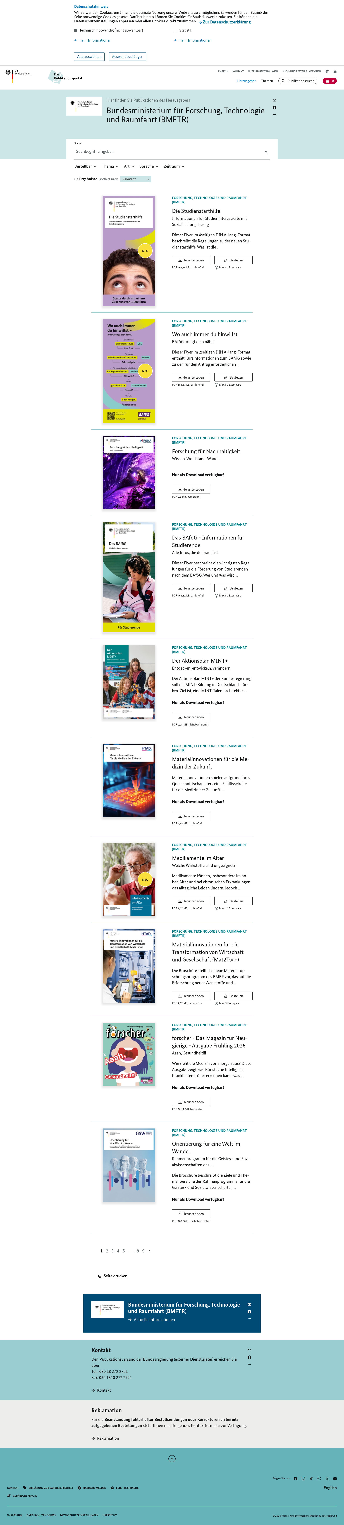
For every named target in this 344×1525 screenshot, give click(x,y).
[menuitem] (85, 166)
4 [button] (118, 1251)
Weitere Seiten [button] (130, 1250)
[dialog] (172, 33)
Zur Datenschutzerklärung (227, 22)
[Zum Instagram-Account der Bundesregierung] (303, 1478)
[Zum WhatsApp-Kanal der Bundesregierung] (319, 1478)
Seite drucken (115, 1275)
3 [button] (112, 1251)
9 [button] (143, 1251)
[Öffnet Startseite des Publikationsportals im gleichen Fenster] (18, 77)
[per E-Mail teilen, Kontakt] (249, 1350)
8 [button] (138, 1251)
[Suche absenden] (267, 152)
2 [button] (107, 1251)
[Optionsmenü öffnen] (274, 114)
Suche (77, 143)
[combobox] (104, 151)
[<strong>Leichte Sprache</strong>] (335, 71)
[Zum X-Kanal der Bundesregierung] (327, 1478)
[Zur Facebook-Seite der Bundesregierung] (295, 1478)
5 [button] (124, 1251)
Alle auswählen (89, 56)
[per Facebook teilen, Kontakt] (249, 1357)
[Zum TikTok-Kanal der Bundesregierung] (311, 1478)
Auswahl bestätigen (127, 56)
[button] (122, 40)
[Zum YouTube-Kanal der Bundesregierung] (335, 1478)
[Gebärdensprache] (327, 71)
